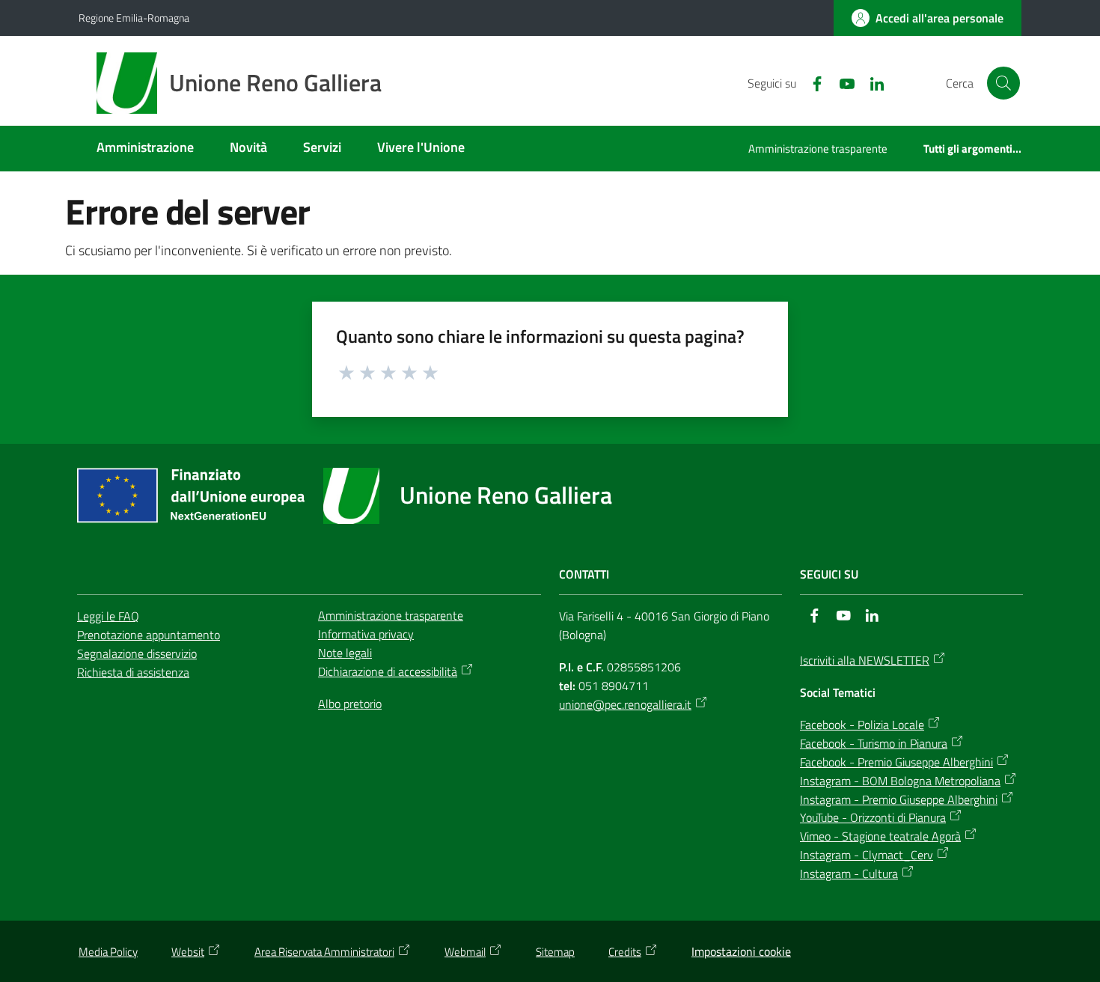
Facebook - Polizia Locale (862, 725)
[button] (1003, 83)
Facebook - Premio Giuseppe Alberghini (896, 762)
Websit (187, 951)
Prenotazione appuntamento (148, 635)
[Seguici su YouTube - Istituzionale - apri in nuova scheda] (841, 82)
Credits (624, 951)
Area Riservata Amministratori (324, 951)
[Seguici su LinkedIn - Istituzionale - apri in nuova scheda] (871, 82)
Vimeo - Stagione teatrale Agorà (880, 836)
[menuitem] (145, 148)
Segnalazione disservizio (137, 653)
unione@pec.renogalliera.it (625, 704)
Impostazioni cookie (741, 951)
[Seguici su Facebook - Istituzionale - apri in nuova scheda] (811, 82)
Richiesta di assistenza (133, 672)
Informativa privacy (366, 634)
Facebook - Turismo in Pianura (873, 743)
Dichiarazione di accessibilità (387, 671)
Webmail (465, 951)
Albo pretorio (350, 704)
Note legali (345, 653)
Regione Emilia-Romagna (134, 17)
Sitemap (555, 951)
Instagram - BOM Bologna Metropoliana (900, 781)
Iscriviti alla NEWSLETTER (864, 660)
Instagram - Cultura (849, 873)
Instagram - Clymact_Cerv (866, 855)
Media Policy (108, 951)
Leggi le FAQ (108, 616)
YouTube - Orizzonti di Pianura (873, 817)
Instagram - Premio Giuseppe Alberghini (898, 799)
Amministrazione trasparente (390, 615)
